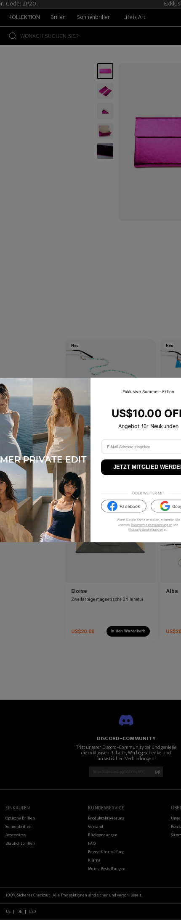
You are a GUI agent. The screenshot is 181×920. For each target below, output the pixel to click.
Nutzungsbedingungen (145, 529)
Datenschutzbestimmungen (151, 524)
